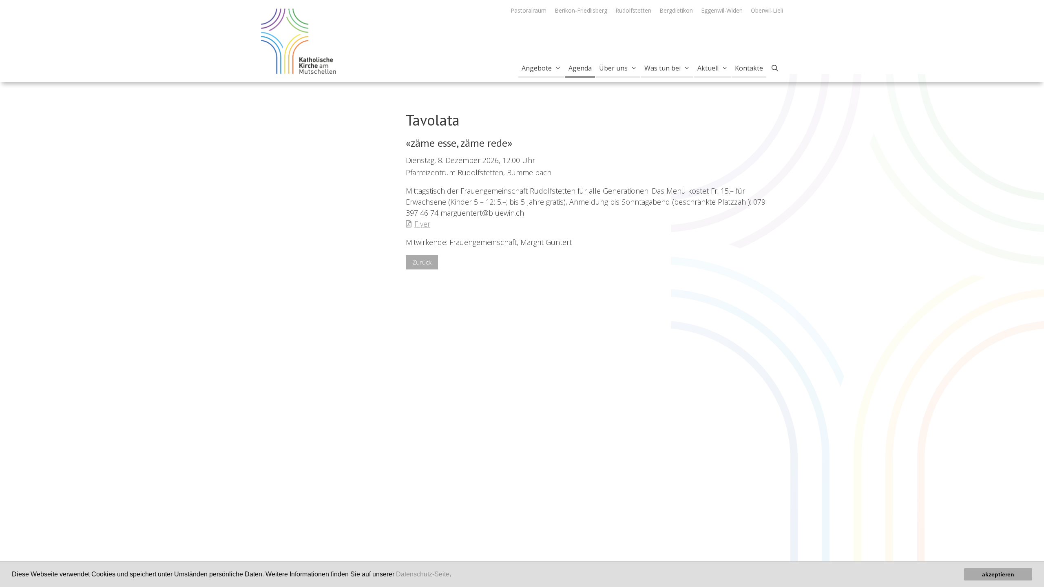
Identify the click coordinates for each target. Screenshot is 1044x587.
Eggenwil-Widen (722, 10)
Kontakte (749, 68)
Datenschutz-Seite (422, 574)
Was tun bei (662, 68)
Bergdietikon (676, 10)
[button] (454, 575)
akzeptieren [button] (998, 574)
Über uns (613, 68)
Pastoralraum (528, 10)
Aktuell (708, 68)
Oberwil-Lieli (767, 10)
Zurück (421, 262)
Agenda (580, 68)
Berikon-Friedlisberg (581, 10)
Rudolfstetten (633, 10)
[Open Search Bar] (774, 68)
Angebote (537, 68)
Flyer (422, 224)
